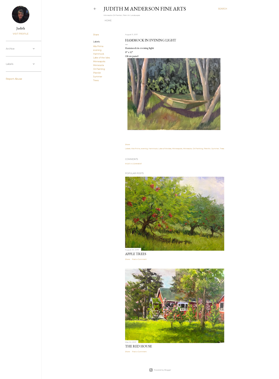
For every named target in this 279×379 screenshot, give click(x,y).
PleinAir (97, 73)
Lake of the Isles (101, 57)
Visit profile (20, 33)
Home (108, 20)
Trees (96, 80)
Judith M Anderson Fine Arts (145, 8)
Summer (97, 76)
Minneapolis (99, 61)
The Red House (138, 346)
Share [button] (96, 34)
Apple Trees (135, 254)
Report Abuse (14, 78)
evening (97, 50)
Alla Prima (98, 46)
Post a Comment (133, 164)
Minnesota (98, 65)
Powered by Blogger (162, 370)
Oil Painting (99, 69)
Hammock (98, 54)
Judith (20, 28)
